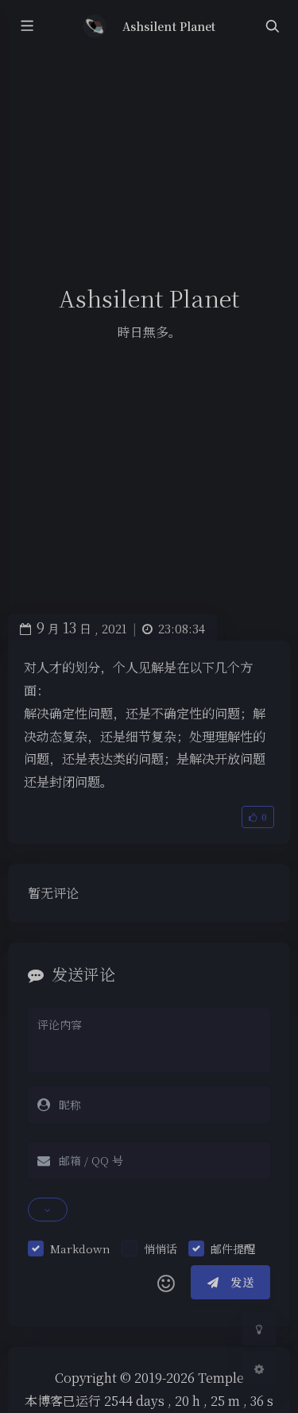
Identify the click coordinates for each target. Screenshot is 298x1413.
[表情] (166, 1282)
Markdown (80, 1248)
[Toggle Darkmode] (259, 1328)
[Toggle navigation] (271, 27)
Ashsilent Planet (168, 26)
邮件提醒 (233, 1248)
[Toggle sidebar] (26, 27)
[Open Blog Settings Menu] (259, 1368)
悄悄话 (160, 1248)
